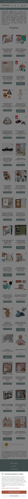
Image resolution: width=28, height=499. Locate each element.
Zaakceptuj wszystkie (14, 492)
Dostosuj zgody (14, 496)
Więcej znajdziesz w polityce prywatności (10, 488)
